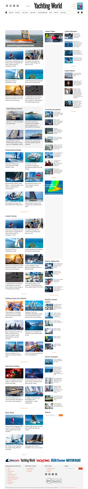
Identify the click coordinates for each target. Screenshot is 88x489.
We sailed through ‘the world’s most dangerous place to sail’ (32, 62)
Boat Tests (9, 413)
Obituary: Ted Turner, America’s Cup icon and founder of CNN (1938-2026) (58, 146)
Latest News (70, 71)
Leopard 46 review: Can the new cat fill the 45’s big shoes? (33, 428)
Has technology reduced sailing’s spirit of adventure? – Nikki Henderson (58, 113)
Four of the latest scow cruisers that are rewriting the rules (58, 405)
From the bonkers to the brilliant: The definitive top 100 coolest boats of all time (34, 285)
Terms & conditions (60, 487)
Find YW (75, 8)
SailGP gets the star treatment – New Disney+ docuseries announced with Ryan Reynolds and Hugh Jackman (77, 104)
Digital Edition (74, 6)
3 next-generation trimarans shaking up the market (58, 360)
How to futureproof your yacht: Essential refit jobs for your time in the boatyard (14, 399)
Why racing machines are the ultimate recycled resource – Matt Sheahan (58, 154)
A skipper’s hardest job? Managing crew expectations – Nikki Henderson (32, 400)
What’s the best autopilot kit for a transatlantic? (34, 354)
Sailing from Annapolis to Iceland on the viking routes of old (33, 333)
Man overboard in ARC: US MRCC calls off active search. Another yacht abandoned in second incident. (13, 335)
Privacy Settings (72, 487)
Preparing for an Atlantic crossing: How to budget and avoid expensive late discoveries (13, 314)
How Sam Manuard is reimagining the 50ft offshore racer (12, 165)
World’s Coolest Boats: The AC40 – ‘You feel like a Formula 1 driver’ (58, 314)
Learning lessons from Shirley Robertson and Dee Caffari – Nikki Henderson (58, 163)
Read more (24, 294)
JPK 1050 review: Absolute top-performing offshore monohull (13, 447)
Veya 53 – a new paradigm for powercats (14, 122)
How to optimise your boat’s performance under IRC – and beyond (58, 265)
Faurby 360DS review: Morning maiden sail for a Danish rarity (33, 267)
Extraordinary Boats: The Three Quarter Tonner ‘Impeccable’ (33, 185)
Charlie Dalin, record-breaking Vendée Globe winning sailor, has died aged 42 (77, 82)
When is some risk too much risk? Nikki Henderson (58, 138)
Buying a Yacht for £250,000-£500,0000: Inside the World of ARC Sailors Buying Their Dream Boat (33, 314)
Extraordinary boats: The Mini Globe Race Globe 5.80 (14, 204)
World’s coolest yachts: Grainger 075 (58, 321)
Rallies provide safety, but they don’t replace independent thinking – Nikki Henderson (58, 122)
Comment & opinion (53, 109)
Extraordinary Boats (13, 150)
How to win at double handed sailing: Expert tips (58, 280)
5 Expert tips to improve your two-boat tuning (57, 273)
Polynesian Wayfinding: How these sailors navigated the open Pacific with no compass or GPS (14, 63)
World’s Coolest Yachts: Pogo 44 (57, 337)
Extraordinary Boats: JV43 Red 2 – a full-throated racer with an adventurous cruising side (14, 186)
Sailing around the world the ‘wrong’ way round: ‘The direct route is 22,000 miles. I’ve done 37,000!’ (58, 389)
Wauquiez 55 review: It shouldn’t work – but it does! (34, 447)
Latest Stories (11, 216)
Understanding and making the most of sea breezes (33, 81)
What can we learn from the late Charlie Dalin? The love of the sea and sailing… (14, 98)
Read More (54, 177)
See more (54, 352)
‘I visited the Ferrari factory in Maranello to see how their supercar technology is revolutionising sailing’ (34, 99)
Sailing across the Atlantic (15, 298)
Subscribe (75, 4)
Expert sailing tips (52, 261)
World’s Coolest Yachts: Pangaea (57, 329)
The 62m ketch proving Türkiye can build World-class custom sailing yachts (77, 52)
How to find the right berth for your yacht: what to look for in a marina (58, 397)
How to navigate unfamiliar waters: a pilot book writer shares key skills (14, 381)
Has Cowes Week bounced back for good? (77, 74)
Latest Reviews (71, 31)
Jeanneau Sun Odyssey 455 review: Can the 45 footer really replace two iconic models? (13, 429)
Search (60, 415)
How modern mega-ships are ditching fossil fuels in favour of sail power (58, 380)
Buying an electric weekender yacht (11, 81)
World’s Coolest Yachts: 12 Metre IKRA (57, 345)
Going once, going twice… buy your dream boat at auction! (33, 142)
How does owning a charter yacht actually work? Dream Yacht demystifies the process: (32, 124)
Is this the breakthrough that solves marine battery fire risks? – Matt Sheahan (58, 131)
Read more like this (24, 211)
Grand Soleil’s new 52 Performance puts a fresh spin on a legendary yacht (14, 142)
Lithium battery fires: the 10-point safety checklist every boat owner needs (34, 381)
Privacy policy (67, 487)
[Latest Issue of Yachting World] (80, 6)
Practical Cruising (12, 366)
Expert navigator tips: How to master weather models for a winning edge (58, 288)
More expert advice (54, 295)
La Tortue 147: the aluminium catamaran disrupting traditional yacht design (33, 166)
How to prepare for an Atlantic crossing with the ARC (13, 354)
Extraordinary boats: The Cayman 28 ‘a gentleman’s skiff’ (33, 204)
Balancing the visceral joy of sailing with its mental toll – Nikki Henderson (58, 170)
